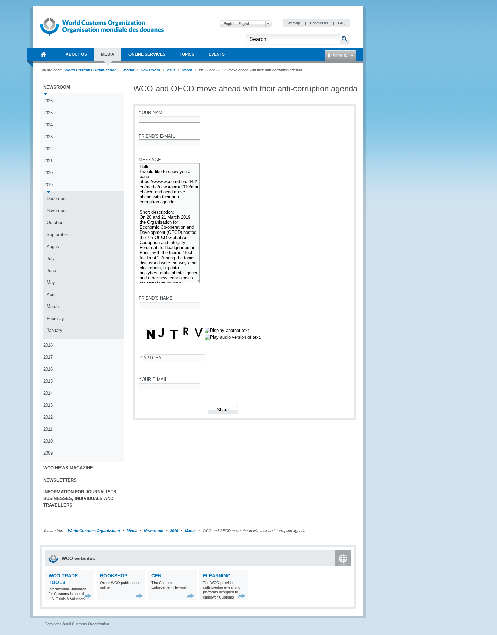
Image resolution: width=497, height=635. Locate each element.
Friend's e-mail (157, 136)
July (51, 258)
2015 (48, 381)
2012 (48, 417)
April (51, 294)
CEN (156, 575)
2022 (48, 148)
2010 (48, 441)
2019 (171, 70)
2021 (48, 160)
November (57, 210)
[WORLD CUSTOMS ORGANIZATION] (43, 54)
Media (128, 70)
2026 (48, 100)
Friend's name (156, 298)
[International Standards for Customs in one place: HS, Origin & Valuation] (88, 596)
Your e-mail (153, 379)
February (55, 318)
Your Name (152, 112)
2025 (48, 112)
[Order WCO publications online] (139, 596)
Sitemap (294, 23)
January (54, 330)
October (54, 222)
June (51, 270)
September (57, 234)
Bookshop (113, 575)
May (51, 282)
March (187, 70)
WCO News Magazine (68, 467)
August (54, 246)
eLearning (217, 575)
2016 (48, 369)
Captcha (150, 357)
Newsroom (150, 70)
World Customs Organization (91, 70)
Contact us (319, 23)
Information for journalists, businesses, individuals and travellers (80, 498)
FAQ (342, 23)
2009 (48, 453)
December (57, 198)
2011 (47, 429)
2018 (48, 345)
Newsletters (60, 480)
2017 (48, 357)
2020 (48, 172)
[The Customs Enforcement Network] (191, 596)
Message (150, 159)
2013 (48, 405)
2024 (48, 124)
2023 (48, 136)
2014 (48, 393)
